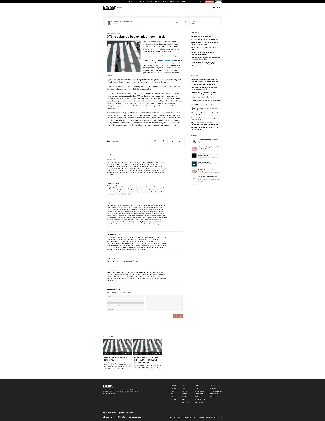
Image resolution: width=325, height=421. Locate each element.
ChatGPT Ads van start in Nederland (203, 105)
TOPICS (197, 388)
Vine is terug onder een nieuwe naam (203, 84)
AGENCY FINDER (199, 394)
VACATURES (213, 388)
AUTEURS (184, 394)
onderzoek (159, 56)
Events (136, 1)
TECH (172, 397)
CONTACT (212, 385)
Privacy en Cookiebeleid (183, 417)
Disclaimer (194, 417)
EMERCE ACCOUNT (199, 391)
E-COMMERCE (174, 385)
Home (104, 13)
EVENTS (184, 388)
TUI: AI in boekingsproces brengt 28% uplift (205, 39)
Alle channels (215, 7)
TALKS (183, 385)
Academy (165, 1)
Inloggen (218, 1)
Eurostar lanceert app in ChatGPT (202, 36)
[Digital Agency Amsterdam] (109, 413)
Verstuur (178, 316)
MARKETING (173, 388)
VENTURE (173, 394)
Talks (130, 1)
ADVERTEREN (213, 397)
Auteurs (150, 1)
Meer (183, 1)
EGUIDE (197, 397)
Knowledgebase (175, 1)
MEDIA (172, 391)
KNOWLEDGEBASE (186, 402)
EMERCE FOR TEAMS (215, 394)
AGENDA (197, 385)
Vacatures (158, 1)
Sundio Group (169, 60)
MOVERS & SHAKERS (200, 399)
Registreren (209, 1)
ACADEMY (184, 397)
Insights (142, 1)
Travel (108, 13)
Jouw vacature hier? (196, 184)
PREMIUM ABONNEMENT (216, 391)
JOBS (183, 399)
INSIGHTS (184, 391)
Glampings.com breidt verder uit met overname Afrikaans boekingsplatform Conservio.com (204, 64)
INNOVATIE (173, 399)
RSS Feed (172, 417)
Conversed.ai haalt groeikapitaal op (203, 97)
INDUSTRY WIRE (199, 402)
